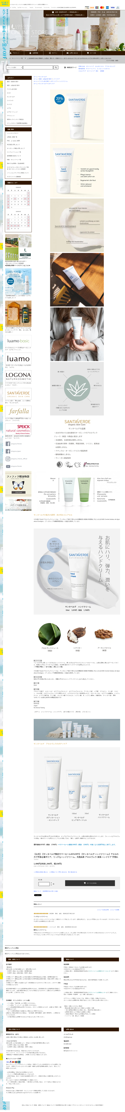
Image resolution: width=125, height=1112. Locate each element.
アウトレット (11, 115)
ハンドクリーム (63, 81)
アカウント (16, 53)
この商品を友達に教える (41, 872)
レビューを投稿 (114, 909)
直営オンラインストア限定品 (15, 119)
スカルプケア (82, 71)
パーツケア (56, 79)
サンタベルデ (43, 76)
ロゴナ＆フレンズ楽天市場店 (94, 1105)
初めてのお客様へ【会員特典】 (16, 163)
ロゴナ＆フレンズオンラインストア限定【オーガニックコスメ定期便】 (18, 168)
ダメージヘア (90, 66)
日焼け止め (82, 66)
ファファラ (10, 100)
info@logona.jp (68, 1037)
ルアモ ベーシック (12, 112)
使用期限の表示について (14, 156)
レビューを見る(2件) (103, 909)
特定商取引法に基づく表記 (50, 891)
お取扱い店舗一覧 (12, 137)
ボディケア (54, 81)
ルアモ (9, 108)
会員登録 (35, 53)
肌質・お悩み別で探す (45, 79)
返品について (37, 891)
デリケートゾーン (91, 68)
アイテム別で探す (44, 81)
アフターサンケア (110, 66)
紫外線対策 (82, 68)
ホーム (36, 76)
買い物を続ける (72, 872)
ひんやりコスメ (99, 66)
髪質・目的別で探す (12, 81)
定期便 (102, 71)
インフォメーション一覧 (14, 152)
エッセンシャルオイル (103, 68)
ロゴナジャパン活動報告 (14, 176)
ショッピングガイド (12, 133)
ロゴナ (9, 93)
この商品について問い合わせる (58, 872)
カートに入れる (91, 883)
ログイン (54, 53)
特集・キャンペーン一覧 (15, 58)
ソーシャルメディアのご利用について (18, 173)
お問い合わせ (74, 53)
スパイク (9, 104)
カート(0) (93, 53)
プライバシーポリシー (78, 1105)
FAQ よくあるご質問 (13, 140)
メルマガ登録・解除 (112, 60)
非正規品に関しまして (13, 144)
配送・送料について (40, 1105)
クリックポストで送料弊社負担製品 (17, 123)
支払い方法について (27, 1105)
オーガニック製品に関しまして (16, 148)
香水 (97, 71)
